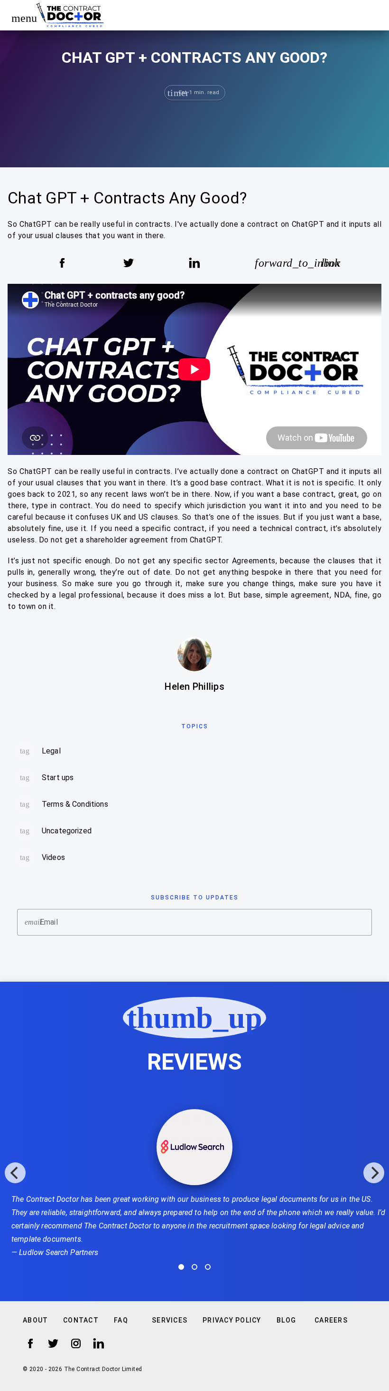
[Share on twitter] (128, 262)
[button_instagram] (76, 1343)
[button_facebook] (30, 1343)
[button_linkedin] (98, 1343)
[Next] (373, 1172)
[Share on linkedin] (194, 262)
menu (19, 18)
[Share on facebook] (62, 262)
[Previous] (15, 1172)
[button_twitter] (53, 1343)
